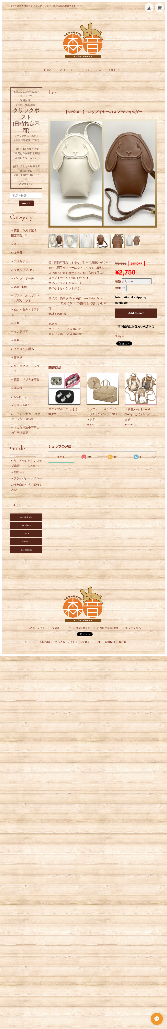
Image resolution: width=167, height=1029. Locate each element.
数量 (118, 288)
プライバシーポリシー (27, 478)
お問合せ (19, 472)
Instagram (26, 549)
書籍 (17, 340)
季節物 (18, 388)
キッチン (19, 244)
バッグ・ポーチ (24, 278)
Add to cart (136, 313)
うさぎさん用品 (24, 348)
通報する (119, 336)
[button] (90, 70)
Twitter (26, 533)
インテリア (21, 331)
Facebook (26, 525)
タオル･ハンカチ (24, 269)
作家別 (18, 357)
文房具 (18, 252)
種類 (118, 281)
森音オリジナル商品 (27, 379)
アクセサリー (22, 261)
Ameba (26, 541)
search (26, 203)
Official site (26, 517)
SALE (17, 396)
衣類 (17, 323)
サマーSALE (22, 405)
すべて (61, 456)
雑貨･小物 (20, 287)
